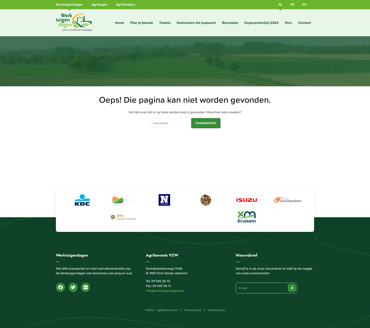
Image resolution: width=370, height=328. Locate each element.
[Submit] (292, 288)
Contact (304, 23)
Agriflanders (125, 4)
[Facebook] (60, 287)
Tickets (165, 23)
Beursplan (230, 23)
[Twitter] (73, 287)
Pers (288, 23)
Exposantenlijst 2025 (262, 23)
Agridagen (100, 4)
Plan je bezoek (141, 23)
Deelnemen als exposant (196, 23)
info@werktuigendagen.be (165, 291)
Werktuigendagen (69, 4)
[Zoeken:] (170, 123)
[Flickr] (85, 287)
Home (119, 23)
